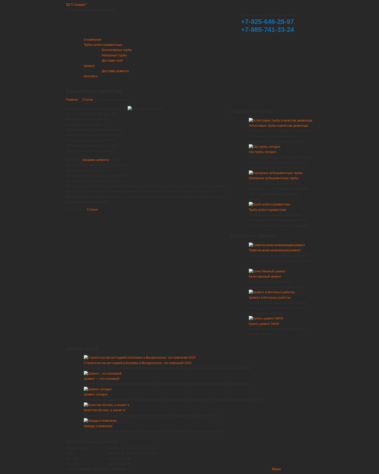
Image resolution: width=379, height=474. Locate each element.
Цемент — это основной (101, 379)
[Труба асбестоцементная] (269, 204)
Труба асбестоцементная (267, 210)
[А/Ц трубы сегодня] (264, 147)
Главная (72, 99)
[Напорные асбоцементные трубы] (276, 173)
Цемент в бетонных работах (270, 297)
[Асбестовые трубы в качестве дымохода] (280, 120)
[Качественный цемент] (267, 271)
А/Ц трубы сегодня (262, 152)
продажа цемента (96, 160)
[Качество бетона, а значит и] (106, 405)
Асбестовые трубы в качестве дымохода (278, 125)
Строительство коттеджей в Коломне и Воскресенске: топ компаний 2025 (138, 363)
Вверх (276, 469)
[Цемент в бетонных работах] (272, 292)
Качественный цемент (265, 276)
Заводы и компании (98, 426)
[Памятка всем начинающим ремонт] (277, 245)
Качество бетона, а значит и (104, 410)
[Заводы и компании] (100, 421)
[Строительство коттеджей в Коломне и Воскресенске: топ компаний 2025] (140, 357)
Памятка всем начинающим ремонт (275, 250)
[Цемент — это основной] (102, 373)
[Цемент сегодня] (98, 389)
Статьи (88, 99)
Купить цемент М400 (264, 324)
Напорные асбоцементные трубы (274, 178)
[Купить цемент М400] (266, 318)
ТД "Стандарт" (76, 4)
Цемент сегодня (96, 394)
